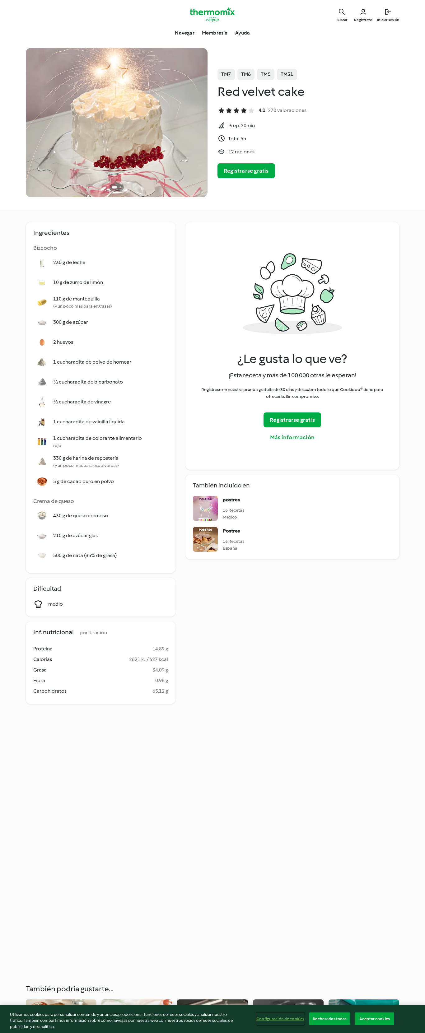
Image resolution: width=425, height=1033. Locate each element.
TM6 (246, 74)
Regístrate (363, 20)
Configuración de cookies (280, 1018)
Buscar (341, 20)
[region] (212, 1019)
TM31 (287, 74)
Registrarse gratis (246, 170)
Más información (292, 437)
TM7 (226, 74)
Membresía (215, 33)
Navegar (184, 33)
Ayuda (242, 33)
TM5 (266, 74)
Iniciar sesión (388, 20)
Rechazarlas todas (330, 1018)
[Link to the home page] (212, 14)
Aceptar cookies (374, 1018)
